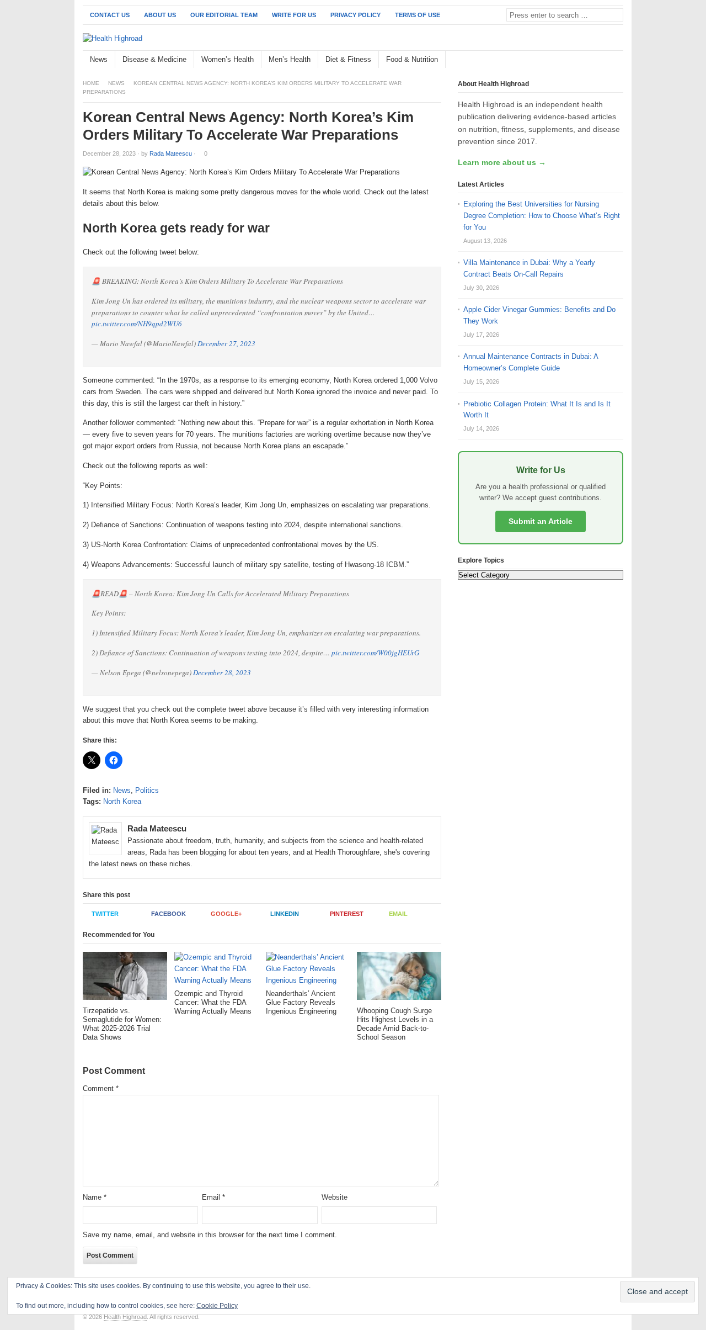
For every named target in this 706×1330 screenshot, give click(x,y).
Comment (101, 1088)
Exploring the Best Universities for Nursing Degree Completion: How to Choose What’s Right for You (541, 215)
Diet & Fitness (348, 59)
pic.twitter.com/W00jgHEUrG (375, 653)
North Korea (122, 801)
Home (91, 83)
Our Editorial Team (224, 15)
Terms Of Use (417, 15)
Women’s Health (227, 59)
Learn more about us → (502, 162)
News (99, 59)
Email (398, 913)
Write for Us (294, 15)
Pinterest (346, 913)
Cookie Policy (217, 1306)
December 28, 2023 (222, 672)
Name (94, 1197)
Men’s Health (290, 59)
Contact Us (110, 15)
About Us (160, 15)
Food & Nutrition (412, 59)
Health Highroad (125, 1316)
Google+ (226, 913)
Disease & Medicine (154, 59)
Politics (147, 790)
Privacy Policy (355, 15)
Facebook (168, 913)
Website (334, 1197)
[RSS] (617, 60)
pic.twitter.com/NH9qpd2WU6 (137, 323)
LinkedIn (284, 913)
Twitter (105, 913)
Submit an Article (541, 521)
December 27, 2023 (226, 343)
